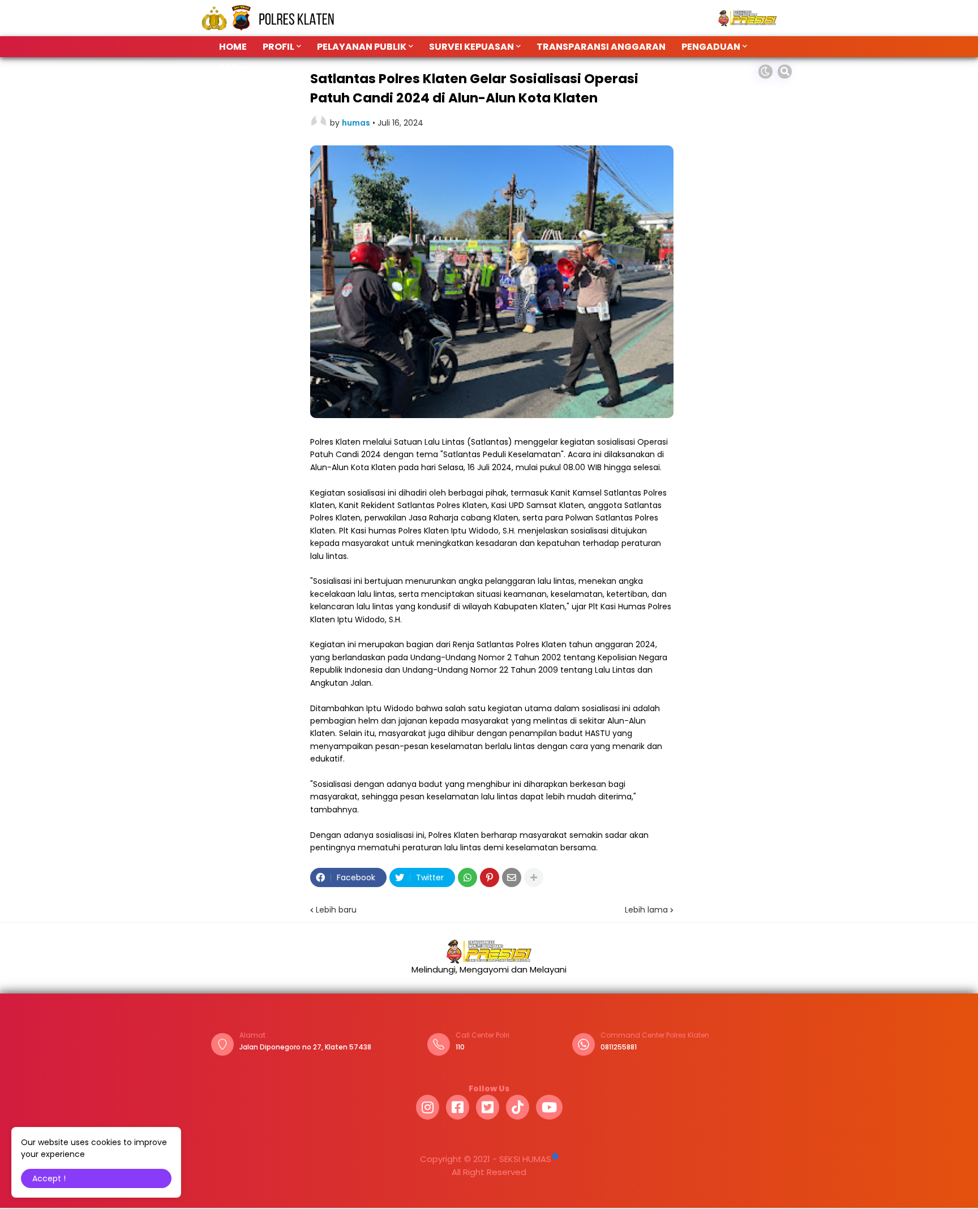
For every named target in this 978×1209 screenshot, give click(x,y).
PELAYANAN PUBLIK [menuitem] (361, 46)
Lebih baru (336, 909)
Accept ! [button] (49, 1178)
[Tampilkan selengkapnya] (533, 877)
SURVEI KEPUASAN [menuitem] (471, 46)
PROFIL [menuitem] (278, 46)
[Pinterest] (489, 877)
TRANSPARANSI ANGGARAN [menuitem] (601, 46)
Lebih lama (646, 909)
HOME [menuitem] (233, 46)
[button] (765, 71)
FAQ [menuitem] (228, 67)
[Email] (511, 877)
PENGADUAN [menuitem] (710, 46)
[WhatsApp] (467, 877)
